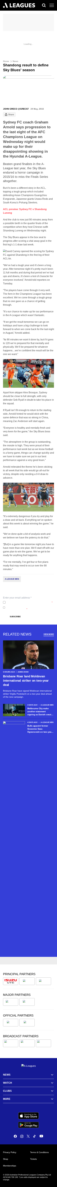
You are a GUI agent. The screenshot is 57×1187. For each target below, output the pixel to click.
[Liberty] (10, 1002)
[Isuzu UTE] (10, 981)
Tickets (33, 1159)
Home (6, 61)
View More (48, 634)
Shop (5, 1159)
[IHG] (27, 1022)
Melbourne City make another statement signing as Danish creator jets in (40, 711)
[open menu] (51, 5)
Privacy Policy (26, 602)
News (15, 61)
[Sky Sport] (43, 1043)
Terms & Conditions (39, 1152)
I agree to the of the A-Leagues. (29, 602)
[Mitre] (10, 1022)
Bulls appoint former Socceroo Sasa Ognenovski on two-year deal (39, 729)
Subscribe (15, 617)
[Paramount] (27, 1043)
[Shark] (43, 981)
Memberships (9, 1165)
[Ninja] (27, 981)
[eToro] (27, 1002)
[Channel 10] (10, 1043)
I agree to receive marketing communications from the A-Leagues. (28, 607)
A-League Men (12, 579)
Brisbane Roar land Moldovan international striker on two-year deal (26, 681)
